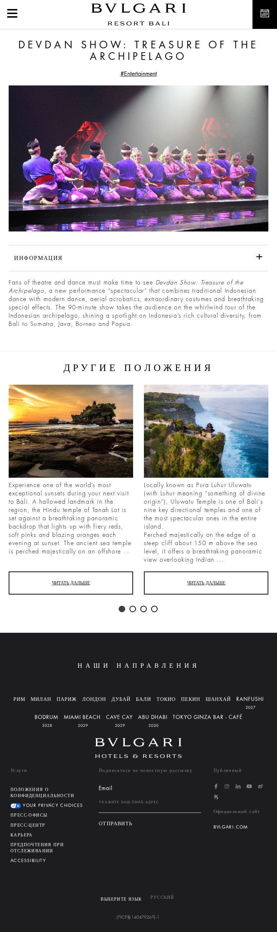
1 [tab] (122, 609)
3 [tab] (144, 609)
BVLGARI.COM (231, 827)
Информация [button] (38, 258)
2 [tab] (133, 609)
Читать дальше (71, 582)
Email (106, 788)
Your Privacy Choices (52, 805)
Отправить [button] (116, 823)
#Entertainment (138, 74)
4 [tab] (154, 609)
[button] (12, 14)
